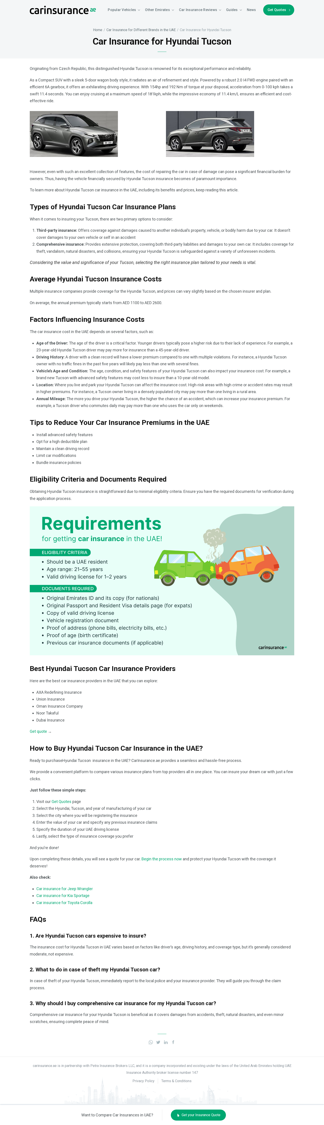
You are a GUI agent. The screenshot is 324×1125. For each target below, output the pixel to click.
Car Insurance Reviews (198, 10)
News (251, 10)
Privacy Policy (143, 1081)
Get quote (38, 731)
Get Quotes (277, 10)
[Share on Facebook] (173, 1042)
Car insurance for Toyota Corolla (64, 902)
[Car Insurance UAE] (63, 9)
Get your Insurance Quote (200, 1115)
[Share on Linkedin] (166, 1042)
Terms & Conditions (176, 1081)
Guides (232, 10)
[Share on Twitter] (158, 1042)
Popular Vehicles (122, 10)
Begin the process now (162, 859)
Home (97, 30)
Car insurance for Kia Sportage (62, 895)
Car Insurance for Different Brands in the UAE (141, 30)
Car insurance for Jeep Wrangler (64, 888)
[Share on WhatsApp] (151, 1042)
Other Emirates (157, 10)
